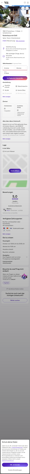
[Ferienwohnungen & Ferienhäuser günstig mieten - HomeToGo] (6, 2)
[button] (27, 25)
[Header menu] (28, 2)
